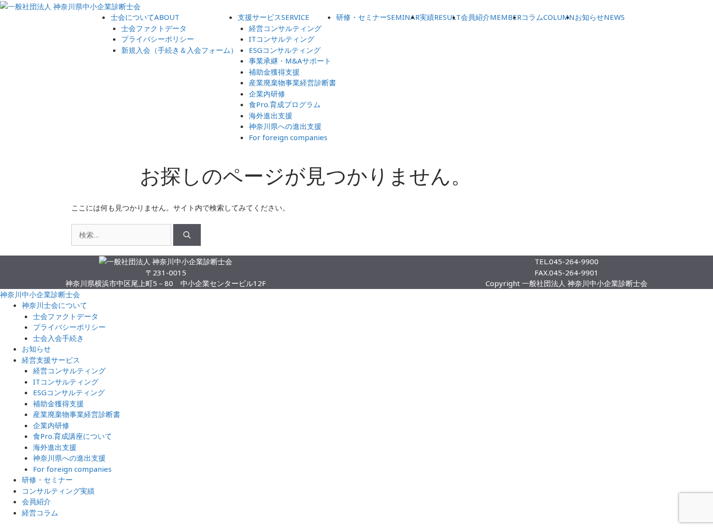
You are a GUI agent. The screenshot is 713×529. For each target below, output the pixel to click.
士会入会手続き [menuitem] (58, 338)
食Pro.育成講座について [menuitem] (72, 436)
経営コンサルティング (285, 28)
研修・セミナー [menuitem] (47, 479)
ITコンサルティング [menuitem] (65, 381)
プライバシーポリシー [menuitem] (69, 327)
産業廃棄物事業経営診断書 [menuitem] (76, 414)
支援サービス (273, 17)
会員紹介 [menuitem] (36, 501)
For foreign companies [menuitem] (72, 469)
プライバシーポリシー (157, 39)
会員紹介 (491, 17)
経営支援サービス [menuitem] (51, 360)
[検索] (187, 235)
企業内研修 (267, 93)
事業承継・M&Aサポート (290, 60)
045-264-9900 (574, 261)
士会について (145, 17)
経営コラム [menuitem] (40, 512)
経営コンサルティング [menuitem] (69, 370)
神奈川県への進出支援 (285, 126)
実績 (440, 17)
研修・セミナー (378, 17)
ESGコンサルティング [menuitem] (69, 392)
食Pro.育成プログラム (285, 104)
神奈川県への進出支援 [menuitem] (69, 458)
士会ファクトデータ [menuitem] (65, 316)
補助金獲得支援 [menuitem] (58, 403)
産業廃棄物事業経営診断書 (292, 82)
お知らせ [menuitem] (36, 348)
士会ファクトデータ (154, 28)
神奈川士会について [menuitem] (54, 305)
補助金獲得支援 (274, 72)
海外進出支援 (270, 115)
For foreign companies (288, 137)
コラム (548, 17)
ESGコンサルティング (285, 50)
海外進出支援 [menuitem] (55, 447)
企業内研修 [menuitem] (51, 425)
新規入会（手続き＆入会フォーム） (179, 50)
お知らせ (600, 17)
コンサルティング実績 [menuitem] (58, 491)
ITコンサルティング (281, 39)
